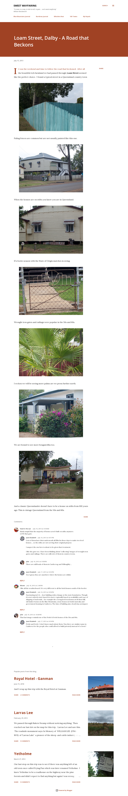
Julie (27, 561)
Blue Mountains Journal (22, 16)
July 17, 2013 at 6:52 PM (46, 572)
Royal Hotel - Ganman (33, 678)
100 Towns (73, 16)
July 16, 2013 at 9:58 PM (39, 561)
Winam (22, 585)
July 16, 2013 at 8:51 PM (46, 538)
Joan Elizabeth (31, 538)
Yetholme (23, 753)
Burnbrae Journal (42, 16)
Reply (22, 581)
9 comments (25, 741)
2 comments (25, 695)
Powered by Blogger (65, 790)
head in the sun (25, 529)
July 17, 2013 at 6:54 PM (46, 621)
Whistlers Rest (59, 16)
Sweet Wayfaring (25, 5)
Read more (76, 695)
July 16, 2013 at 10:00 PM (33, 615)
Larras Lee (23, 712)
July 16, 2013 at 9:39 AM (41, 529)
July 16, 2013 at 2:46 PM (34, 585)
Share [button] (101, 68)
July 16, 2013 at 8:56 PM (46, 592)
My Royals (86, 16)
